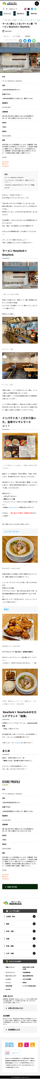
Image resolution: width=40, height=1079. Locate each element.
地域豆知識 (9, 986)
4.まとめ (7, 188)
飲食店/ (15, 20)
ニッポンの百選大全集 (29, 986)
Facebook (5, 162)
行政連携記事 (26, 972)
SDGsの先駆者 (27, 979)
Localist (8, 979)
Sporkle (8, 989)
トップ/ (4, 20)
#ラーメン (6, 36)
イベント (8, 982)
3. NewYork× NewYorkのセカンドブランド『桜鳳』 (20, 185)
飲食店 (25, 982)
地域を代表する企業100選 (28, 968)
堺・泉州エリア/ (9, 20)
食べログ (5, 164)
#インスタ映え (17, 36)
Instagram (5, 166)
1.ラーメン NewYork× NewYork (14, 177)
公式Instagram (13, 507)
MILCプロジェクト (11, 976)
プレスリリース (10, 972)
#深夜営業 (27, 36)
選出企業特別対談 (28, 976)
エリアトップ (7, 13)
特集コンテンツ (10, 967)
